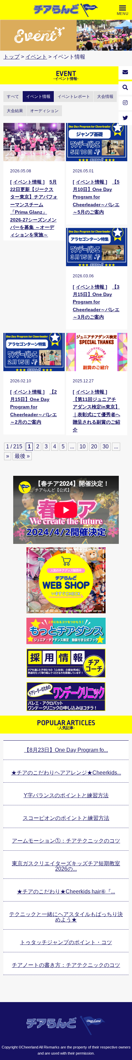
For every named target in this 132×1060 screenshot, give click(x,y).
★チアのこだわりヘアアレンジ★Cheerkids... (66, 773)
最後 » (22, 456)
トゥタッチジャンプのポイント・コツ (66, 942)
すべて (13, 96)
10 (83, 446)
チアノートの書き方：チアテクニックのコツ (66, 965)
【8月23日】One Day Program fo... (66, 750)
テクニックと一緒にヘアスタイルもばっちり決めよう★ (66, 917)
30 (106, 446)
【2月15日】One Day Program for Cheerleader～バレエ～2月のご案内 (33, 407)
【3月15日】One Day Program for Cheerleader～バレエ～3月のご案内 (96, 302)
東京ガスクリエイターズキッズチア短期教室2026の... (66, 866)
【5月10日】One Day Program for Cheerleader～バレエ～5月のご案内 (96, 197)
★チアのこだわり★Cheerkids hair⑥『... (66, 891)
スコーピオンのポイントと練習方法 (66, 818)
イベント (36, 57)
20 (94, 446)
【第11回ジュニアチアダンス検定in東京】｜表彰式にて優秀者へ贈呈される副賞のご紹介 (96, 414)
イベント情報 (38, 96)
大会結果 (15, 110)
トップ (11, 57)
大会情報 (105, 96)
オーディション (44, 110)
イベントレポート (74, 96)
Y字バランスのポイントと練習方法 (66, 795)
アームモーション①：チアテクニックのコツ (66, 841)
